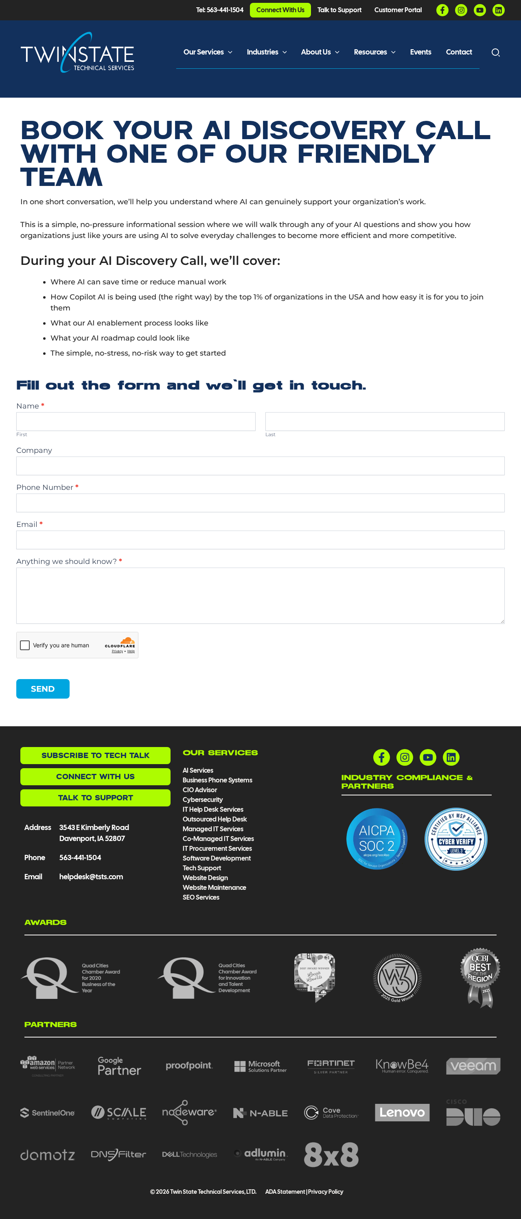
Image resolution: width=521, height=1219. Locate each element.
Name (30, 406)
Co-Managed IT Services (218, 839)
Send (43, 689)
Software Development (217, 858)
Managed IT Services (213, 829)
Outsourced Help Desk (215, 819)
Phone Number (47, 487)
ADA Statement (285, 1191)
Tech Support (202, 868)
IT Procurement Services (218, 848)
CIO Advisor (200, 790)
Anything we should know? (69, 561)
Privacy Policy (326, 1191)
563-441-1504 (80, 857)
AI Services (198, 770)
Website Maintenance (214, 887)
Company (34, 450)
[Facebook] (442, 10)
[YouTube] (480, 10)
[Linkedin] (499, 10)
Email (29, 524)
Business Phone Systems (217, 780)
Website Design (205, 878)
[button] (228, 52)
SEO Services (201, 897)
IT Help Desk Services (213, 809)
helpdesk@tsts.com (91, 876)
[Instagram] (461, 10)
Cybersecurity (203, 799)
